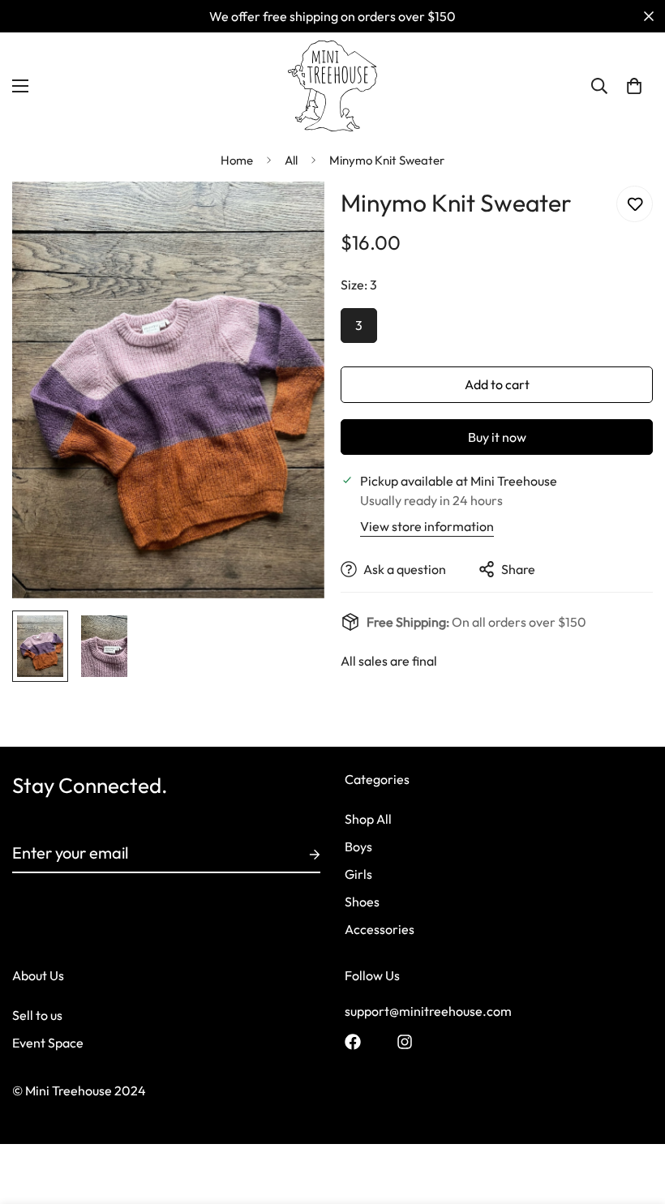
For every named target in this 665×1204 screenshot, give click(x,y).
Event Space (48, 1043)
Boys (358, 846)
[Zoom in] (290, 216)
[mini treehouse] (332, 85)
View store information (427, 526)
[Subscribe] (301, 854)
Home (237, 160)
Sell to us (37, 1015)
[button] (634, 86)
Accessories (379, 929)
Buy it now (497, 437)
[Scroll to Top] (633, 1115)
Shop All (368, 819)
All (291, 160)
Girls (358, 874)
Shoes (362, 901)
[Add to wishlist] (634, 204)
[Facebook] (353, 1042)
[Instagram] (405, 1042)
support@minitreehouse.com (428, 1011)
